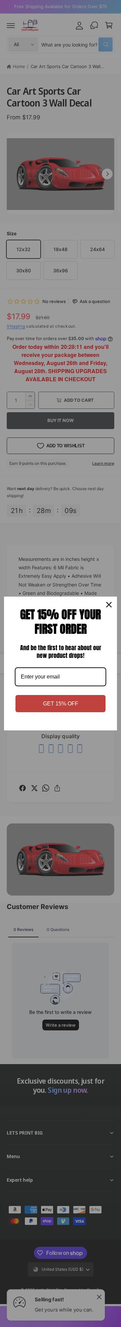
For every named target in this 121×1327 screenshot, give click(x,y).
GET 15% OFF (60, 703)
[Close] (109, 605)
